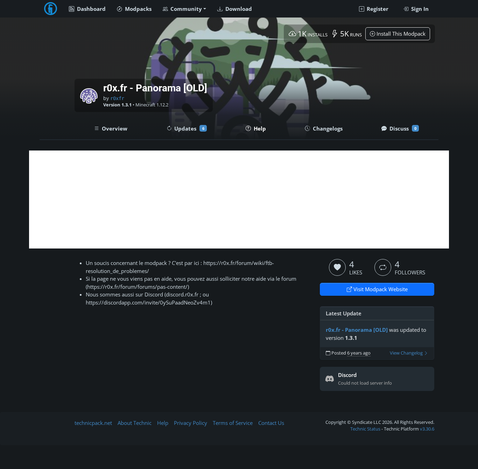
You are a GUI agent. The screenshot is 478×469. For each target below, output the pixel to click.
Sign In (419, 8)
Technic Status (365, 429)
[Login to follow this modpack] (382, 267)
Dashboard (91, 8)
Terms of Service (233, 422)
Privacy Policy (190, 422)
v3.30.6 (427, 429)
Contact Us (271, 422)
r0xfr (117, 98)
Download (238, 8)
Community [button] (185, 8)
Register (376, 8)
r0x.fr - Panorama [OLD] (357, 329)
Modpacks (138, 8)
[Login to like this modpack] (337, 267)
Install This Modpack (400, 33)
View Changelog (407, 353)
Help (162, 422)
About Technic (135, 422)
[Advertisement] (239, 199)
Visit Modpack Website (380, 289)
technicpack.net (93, 422)
